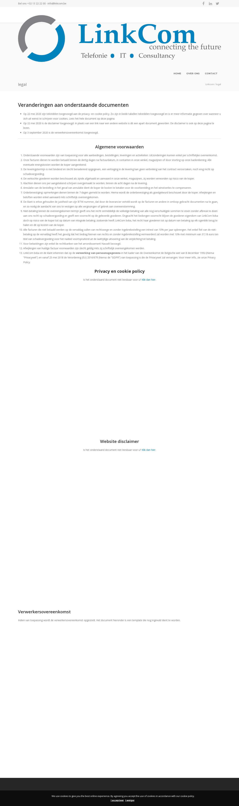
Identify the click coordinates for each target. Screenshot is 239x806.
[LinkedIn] (210, 3)
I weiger (130, 800)
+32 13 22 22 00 (36, 3)
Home (177, 73)
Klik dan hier (148, 279)
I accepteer (117, 800)
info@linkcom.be (57, 3)
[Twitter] (217, 3)
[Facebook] (203, 3)
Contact (211, 73)
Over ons (193, 73)
